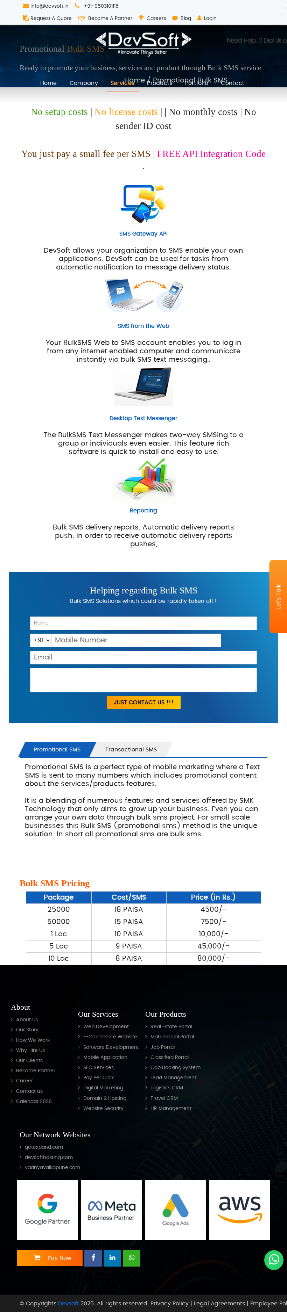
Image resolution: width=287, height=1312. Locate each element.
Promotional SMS (57, 749)
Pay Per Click (98, 1077)
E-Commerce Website (110, 1036)
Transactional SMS (131, 749)
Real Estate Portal (171, 1026)
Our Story (27, 1029)
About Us (27, 1019)
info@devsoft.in (49, 6)
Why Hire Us (30, 1050)
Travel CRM (164, 1098)
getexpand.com (44, 1147)
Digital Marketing (103, 1087)
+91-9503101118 (100, 6)
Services (122, 83)
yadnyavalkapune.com (52, 1167)
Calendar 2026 (34, 1101)
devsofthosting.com (49, 1157)
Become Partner (35, 1070)
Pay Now (58, 1258)
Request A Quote (51, 18)
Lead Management (173, 1077)
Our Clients (29, 1060)
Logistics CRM (166, 1087)
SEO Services (98, 1067)
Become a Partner (110, 18)
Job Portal (162, 1047)
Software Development (111, 1047)
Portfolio (197, 83)
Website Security (103, 1108)
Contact (232, 83)
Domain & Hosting (104, 1098)
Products (159, 83)
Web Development (106, 1026)
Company (84, 83)
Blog (186, 18)
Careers (156, 18)
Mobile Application (105, 1057)
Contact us (29, 1091)
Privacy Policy (169, 1303)
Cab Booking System (175, 1067)
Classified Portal (169, 1057)
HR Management (170, 1108)
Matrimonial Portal (172, 1036)
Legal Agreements (219, 1303)
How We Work (33, 1040)
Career (24, 1080)
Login (210, 18)
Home (48, 83)
